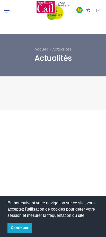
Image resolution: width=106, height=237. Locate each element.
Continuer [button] (19, 228)
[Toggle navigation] (7, 10)
